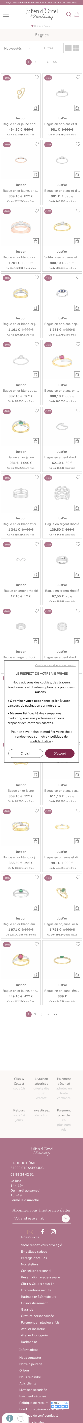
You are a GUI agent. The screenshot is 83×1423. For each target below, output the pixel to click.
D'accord (60, 753)
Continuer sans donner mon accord (55, 665)
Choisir (26, 753)
